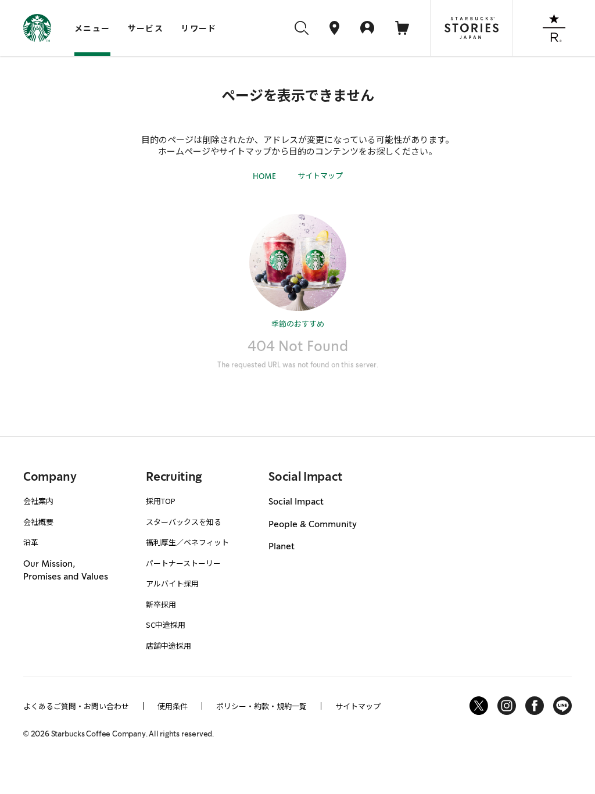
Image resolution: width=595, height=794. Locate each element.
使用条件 (172, 705)
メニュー (92, 28)
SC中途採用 (165, 624)
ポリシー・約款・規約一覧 (261, 705)
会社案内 (38, 500)
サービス (146, 28)
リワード (199, 28)
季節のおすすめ (297, 323)
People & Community (312, 524)
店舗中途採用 (168, 645)
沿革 (30, 542)
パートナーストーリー (183, 562)
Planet (281, 546)
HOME (264, 176)
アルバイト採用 (172, 583)
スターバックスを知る (183, 521)
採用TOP (160, 500)
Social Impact (296, 501)
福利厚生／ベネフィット (187, 542)
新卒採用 (161, 604)
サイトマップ (320, 175)
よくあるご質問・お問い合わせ (76, 705)
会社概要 (38, 521)
